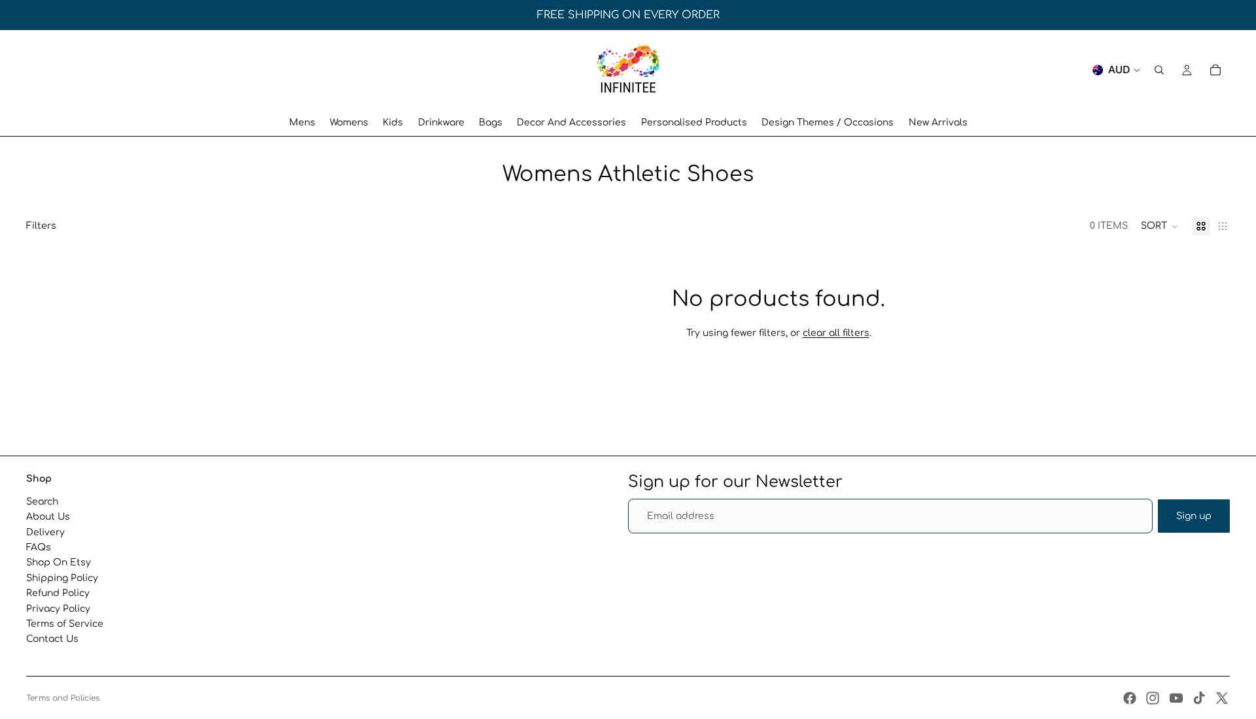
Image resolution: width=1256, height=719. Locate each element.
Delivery (45, 532)
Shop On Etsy (58, 563)
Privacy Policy (58, 609)
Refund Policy (58, 593)
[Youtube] (1176, 698)
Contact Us (52, 639)
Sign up (1194, 516)
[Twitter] (1222, 698)
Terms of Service (64, 624)
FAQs (38, 547)
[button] (1160, 226)
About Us (48, 517)
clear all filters (836, 333)
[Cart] (1215, 70)
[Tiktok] (1199, 698)
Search (42, 502)
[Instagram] (1152, 698)
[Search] (1159, 70)
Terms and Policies (62, 698)
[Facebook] (1130, 698)
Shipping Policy (62, 578)
